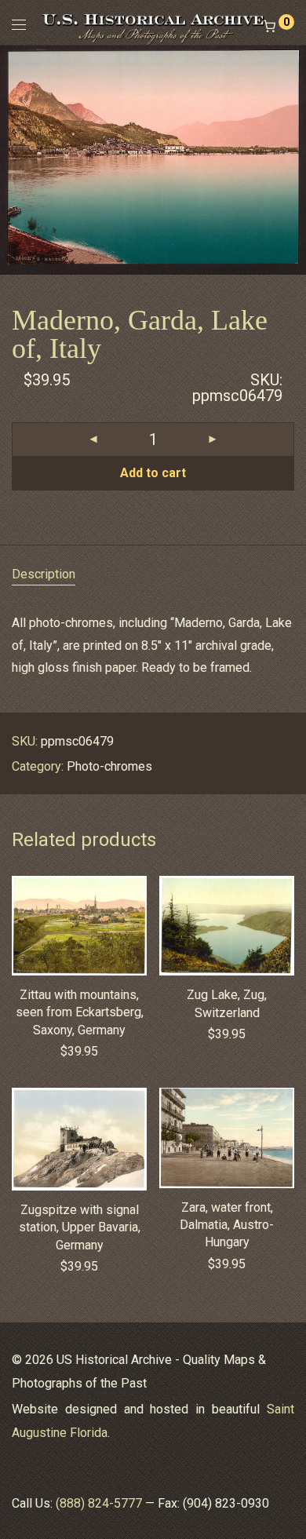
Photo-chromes (109, 766)
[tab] (153, 575)
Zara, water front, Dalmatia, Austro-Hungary (227, 1225)
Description (43, 574)
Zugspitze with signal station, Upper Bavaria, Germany (79, 1227)
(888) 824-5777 (99, 1503)
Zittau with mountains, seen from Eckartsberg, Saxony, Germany (80, 1012)
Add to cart (153, 472)
